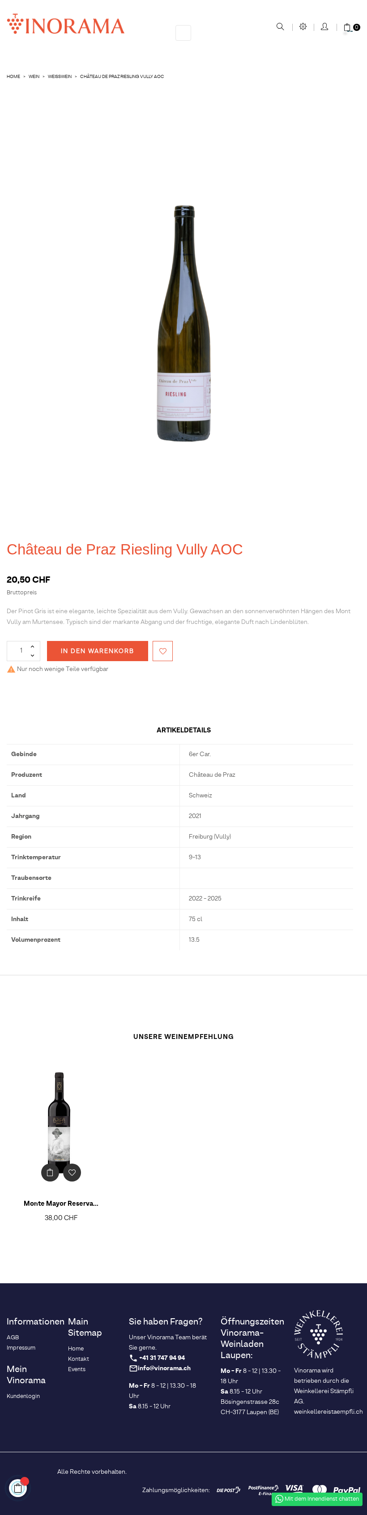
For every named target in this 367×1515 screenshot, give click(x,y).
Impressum (21, 1348)
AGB (13, 1337)
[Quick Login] (325, 27)
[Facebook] (268, 1471)
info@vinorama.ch (164, 1368)
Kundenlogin (23, 1396)
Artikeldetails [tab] (184, 730)
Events (76, 1369)
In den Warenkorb (97, 651)
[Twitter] (282, 1471)
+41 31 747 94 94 (162, 1358)
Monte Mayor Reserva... (61, 1204)
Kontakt (78, 1359)
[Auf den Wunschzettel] (163, 651)
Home (76, 1349)
